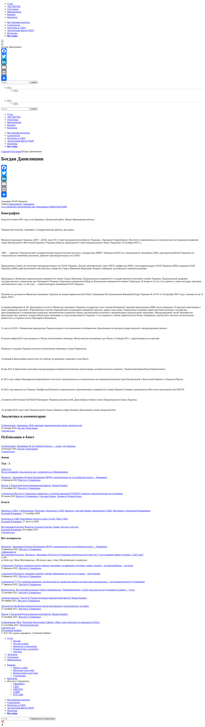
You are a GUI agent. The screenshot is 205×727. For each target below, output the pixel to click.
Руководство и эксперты (25, 649)
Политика (12, 33)
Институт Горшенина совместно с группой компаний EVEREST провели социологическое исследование (68, 493)
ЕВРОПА (18, 689)
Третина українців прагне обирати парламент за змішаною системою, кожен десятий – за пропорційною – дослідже (73, 565)
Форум (4, 485)
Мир (19, 622)
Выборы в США (9, 510)
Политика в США (16, 27)
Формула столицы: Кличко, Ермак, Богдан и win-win (51, 527)
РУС (9, 87)
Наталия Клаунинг (29, 625)
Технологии (7, 606)
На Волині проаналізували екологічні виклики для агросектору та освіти (51, 606)
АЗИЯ (16, 692)
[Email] (102, 67)
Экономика (28, 204)
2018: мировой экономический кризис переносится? (55, 425)
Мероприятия (14, 12)
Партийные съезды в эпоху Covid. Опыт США (44, 519)
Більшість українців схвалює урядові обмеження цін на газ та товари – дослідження (57, 573)
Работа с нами (20, 667)
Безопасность (8, 590)
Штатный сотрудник (23, 670)
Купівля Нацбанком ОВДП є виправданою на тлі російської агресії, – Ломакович (65, 477)
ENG (15, 90)
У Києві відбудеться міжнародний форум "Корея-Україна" (38, 485)
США (16, 686)
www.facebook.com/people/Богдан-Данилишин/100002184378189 (34, 206)
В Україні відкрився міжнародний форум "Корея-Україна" (57, 598)
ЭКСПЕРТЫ (13, 6)
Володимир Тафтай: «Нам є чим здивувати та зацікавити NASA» (66, 622)
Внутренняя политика (18, 22)
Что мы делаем (20, 643)
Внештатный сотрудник (25, 673)
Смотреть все (8, 431)
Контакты (12, 17)
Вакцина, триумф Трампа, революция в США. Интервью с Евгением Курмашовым (107, 510)
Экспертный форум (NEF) (20, 30)
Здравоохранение (10, 598)
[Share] (102, 78)
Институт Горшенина (29, 480)
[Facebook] (102, 51)
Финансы (6, 477)
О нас (10, 3)
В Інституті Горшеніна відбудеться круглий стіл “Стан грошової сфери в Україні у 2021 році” (96, 554)
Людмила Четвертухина (69, 496)
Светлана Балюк (47, 496)
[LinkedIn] (102, 62)
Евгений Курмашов (11, 513)
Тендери (17, 651)
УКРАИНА (19, 684)
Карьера (11, 14)
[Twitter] (102, 56)
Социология (13, 25)
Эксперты (12, 654)
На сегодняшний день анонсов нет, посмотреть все (34, 472)
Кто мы (17, 641)
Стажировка (19, 675)
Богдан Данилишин (28, 428)
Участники (12, 9)
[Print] (102, 72)
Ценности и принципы (25, 646)
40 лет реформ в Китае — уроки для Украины (52, 446)
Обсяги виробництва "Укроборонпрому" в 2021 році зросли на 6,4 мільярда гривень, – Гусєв (87, 590)
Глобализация (14, 204)
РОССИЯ (18, 694)
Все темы (12, 36)
